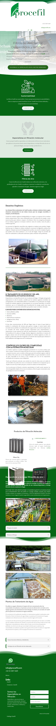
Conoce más (28, 108)
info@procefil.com (45, 27)
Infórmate (28, 150)
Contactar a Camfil (12, 685)
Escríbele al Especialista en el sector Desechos (28, 67)
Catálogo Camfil (11, 716)
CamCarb (40, 442)
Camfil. (43, 54)
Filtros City (16, 457)
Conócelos (28, 191)
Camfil (8, 682)
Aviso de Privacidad (44, 713)
